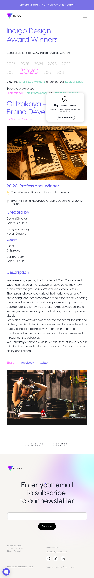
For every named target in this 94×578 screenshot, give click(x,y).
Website (12, 239)
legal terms (12, 567)
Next (89, 425)
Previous (5, 425)
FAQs (31, 567)
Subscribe (47, 526)
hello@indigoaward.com (56, 551)
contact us (22, 567)
